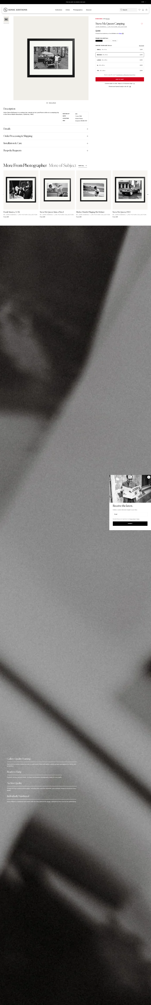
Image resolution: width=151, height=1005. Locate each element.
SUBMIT (130, 523)
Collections (58, 10)
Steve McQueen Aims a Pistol (52, 212)
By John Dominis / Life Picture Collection (20, 214)
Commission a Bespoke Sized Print (125, 75)
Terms (138, 519)
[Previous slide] (3, 194)
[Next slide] (147, 194)
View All (81, 165)
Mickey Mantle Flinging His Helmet (90, 212)
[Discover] (89, 10)
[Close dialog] (148, 477)
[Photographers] (78, 10)
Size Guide (141, 45)
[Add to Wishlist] (142, 23)
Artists (68, 10)
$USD (142, 2)
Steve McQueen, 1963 (121, 212)
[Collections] (58, 10)
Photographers (78, 10)
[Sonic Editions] (15, 10)
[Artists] (68, 10)
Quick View (21, 206)
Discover (89, 10)
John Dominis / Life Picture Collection (111, 27)
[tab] (25, 165)
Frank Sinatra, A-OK (11, 212)
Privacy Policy (133, 519)
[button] (103, 19)
